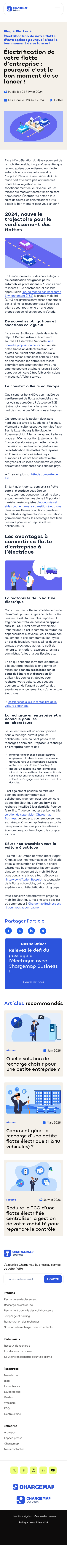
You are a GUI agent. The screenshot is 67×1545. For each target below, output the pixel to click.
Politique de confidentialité (33, 1522)
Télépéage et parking (17, 1316)
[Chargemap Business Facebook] (24, 1470)
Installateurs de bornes (18, 1351)
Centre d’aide (12, 1414)
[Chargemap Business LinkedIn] (43, 1470)
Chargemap (11, 1443)
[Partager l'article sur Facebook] (8, 930)
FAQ (7, 1408)
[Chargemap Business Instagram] (33, 1470)
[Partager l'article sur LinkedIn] (31, 930)
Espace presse (13, 1438)
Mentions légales (22, 1516)
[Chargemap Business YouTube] (53, 1470)
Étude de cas (12, 1391)
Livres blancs (12, 1386)
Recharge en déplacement (20, 1299)
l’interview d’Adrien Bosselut (23, 879)
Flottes (22, 31)
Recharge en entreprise (18, 1305)
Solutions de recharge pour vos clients (28, 1327)
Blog (8, 31)
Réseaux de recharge (17, 1345)
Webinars (9, 1403)
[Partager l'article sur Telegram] (43, 930)
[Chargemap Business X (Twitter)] (14, 1470)
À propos (10, 1432)
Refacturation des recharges (21, 1321)
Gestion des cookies (45, 1516)
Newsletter (11, 1375)
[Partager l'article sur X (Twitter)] (19, 930)
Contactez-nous (33, 982)
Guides (8, 1397)
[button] (57, 9)
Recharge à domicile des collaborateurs (28, 1310)
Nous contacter (14, 1449)
